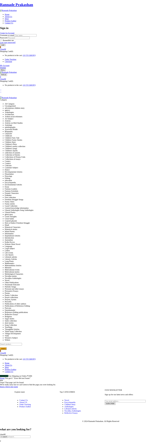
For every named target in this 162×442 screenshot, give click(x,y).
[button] (81, 47)
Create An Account (7, 33)
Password (3, 38)
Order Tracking (10, 59)
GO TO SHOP (29, 55)
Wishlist (3, 68)
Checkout (8, 62)
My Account (4, 66)
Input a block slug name (9, 387)
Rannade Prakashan (16, 4)
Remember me (8, 40)
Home (2, 378)
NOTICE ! (4, 376)
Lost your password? (8, 42)
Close (2, 49)
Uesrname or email (7, 35)
